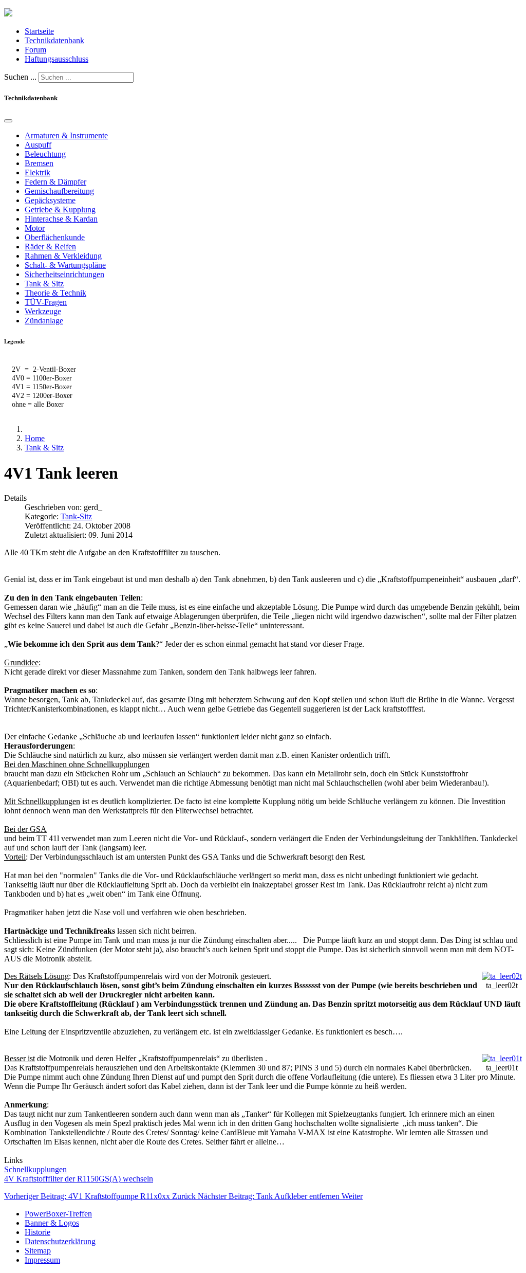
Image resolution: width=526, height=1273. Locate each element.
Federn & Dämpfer (55, 181)
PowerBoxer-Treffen (58, 1213)
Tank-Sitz (76, 516)
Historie (37, 1232)
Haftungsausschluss (56, 58)
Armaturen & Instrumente (66, 135)
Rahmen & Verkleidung (63, 255)
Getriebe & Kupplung (60, 209)
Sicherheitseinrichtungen (64, 274)
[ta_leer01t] (502, 1058)
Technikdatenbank (54, 40)
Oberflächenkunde (55, 237)
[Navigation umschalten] (8, 120)
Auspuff (38, 144)
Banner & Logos (52, 1223)
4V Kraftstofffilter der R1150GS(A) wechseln (78, 1178)
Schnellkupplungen (35, 1169)
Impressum (42, 1260)
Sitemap (38, 1250)
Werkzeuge (43, 311)
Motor (35, 228)
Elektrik (37, 172)
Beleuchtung (45, 154)
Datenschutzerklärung (60, 1241)
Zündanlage (44, 320)
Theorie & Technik (55, 292)
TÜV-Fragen (46, 302)
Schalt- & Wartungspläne (65, 265)
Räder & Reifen (50, 246)
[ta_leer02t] (502, 976)
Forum (35, 49)
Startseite (39, 31)
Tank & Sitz (44, 283)
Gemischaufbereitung (59, 191)
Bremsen (39, 163)
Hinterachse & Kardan (61, 218)
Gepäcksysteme (50, 200)
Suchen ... (20, 76)
